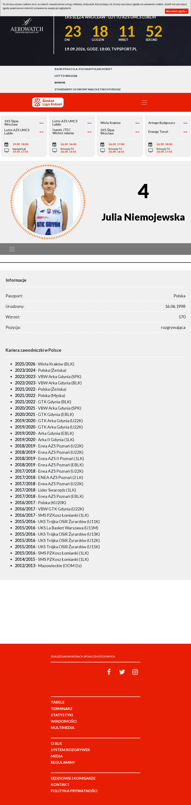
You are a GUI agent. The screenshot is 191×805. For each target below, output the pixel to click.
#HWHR (60, 82)
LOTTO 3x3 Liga (66, 75)
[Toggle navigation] (144, 102)
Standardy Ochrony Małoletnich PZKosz (88, 89)
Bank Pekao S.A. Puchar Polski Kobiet (84, 69)
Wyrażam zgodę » (176, 11)
